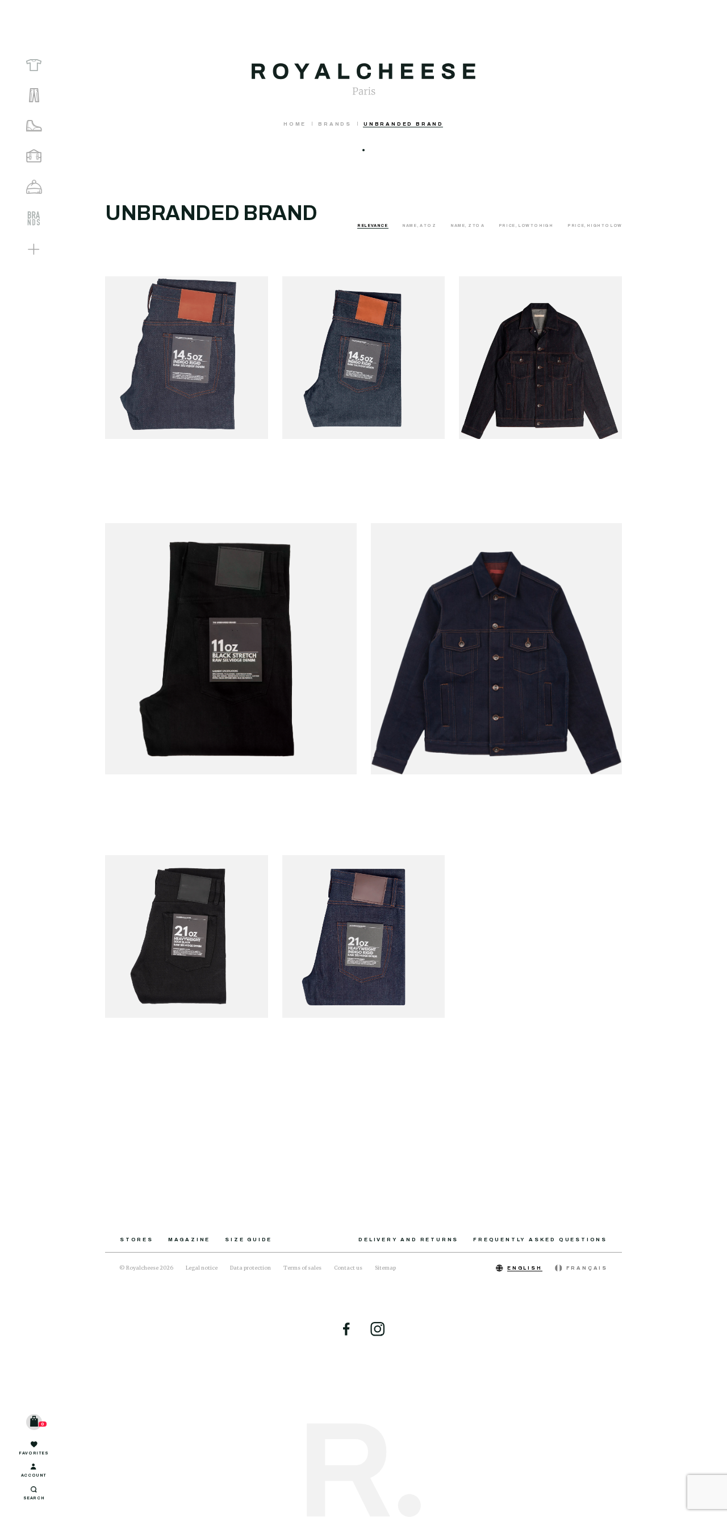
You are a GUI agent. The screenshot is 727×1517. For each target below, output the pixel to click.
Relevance (372, 225)
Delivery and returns (408, 1239)
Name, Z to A (467, 225)
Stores (136, 1239)
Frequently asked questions (540, 1239)
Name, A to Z (419, 225)
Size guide (248, 1239)
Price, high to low (594, 225)
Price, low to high (526, 225)
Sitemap (385, 1268)
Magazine (189, 1239)
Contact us (348, 1268)
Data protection (250, 1268)
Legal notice (202, 1268)
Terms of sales (302, 1268)
